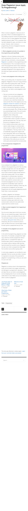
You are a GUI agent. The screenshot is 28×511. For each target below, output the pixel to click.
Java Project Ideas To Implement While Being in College (6, 283)
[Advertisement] (14, 401)
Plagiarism (4, 62)
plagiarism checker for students (11, 103)
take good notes (12, 220)
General (12, 10)
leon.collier (6, 10)
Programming (9, 303)
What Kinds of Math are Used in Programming (6, 292)
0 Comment (19, 14)
